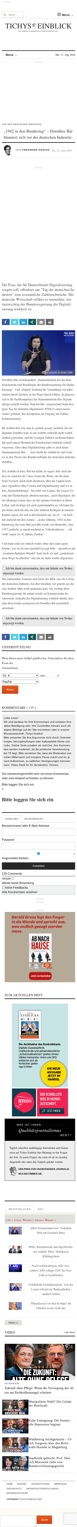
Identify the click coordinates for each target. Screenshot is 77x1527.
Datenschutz (14, 1488)
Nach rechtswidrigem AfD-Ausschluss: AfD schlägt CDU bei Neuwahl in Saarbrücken (51, 1270)
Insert (44, 1519)
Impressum (60, 1484)
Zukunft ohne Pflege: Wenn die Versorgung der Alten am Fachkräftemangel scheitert (39, 1390)
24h (8, 1220)
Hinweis (53, 764)
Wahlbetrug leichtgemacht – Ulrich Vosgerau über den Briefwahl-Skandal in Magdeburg (50, 1443)
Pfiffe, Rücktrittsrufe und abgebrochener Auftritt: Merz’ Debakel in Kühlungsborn (51, 1251)
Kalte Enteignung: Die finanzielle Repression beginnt (49, 1422)
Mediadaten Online (17, 1493)
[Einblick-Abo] (40, 1046)
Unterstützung (40, 1484)
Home (10, 1484)
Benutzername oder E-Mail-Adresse (25, 825)
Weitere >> (13, 1322)
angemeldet (25, 773)
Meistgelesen (20, 1209)
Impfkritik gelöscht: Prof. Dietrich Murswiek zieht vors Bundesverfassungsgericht (50, 1462)
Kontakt (22, 1484)
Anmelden (11, 818)
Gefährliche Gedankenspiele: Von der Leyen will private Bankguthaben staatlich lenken (51, 1289)
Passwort (8, 839)
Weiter (10, 689)
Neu (41, 1209)
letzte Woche (23, 1220)
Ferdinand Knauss (36, 150)
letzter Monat (44, 1220)
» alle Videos (69, 1332)
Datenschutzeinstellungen (42, 1488)
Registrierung (33, 818)
